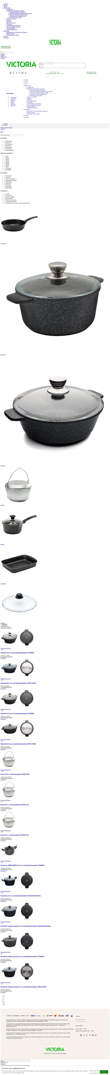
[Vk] (19, 73)
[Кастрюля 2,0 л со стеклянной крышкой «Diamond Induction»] (18, 888)
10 (4, 1004)
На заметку (9, 24)
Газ (7, 194)
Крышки (13, 105)
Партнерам (6, 31)
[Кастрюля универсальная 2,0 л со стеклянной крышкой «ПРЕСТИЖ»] (18, 980)
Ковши (12, 103)
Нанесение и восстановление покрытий (17, 32)
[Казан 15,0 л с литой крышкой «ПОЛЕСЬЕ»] (9, 767)
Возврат (9, 20)
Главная (6, 3)
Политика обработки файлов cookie (19, 14)
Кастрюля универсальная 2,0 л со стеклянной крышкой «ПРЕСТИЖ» (24, 987)
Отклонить (94, 1071)
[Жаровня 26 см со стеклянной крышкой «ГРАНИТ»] (18, 646)
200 (7, 159)
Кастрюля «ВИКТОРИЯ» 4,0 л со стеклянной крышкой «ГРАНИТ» (23, 865)
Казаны (13, 101)
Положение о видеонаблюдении (18, 16)
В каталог (3, 1064)
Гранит (8, 183)
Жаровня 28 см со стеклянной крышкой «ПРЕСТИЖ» (18, 744)
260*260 (8, 168)
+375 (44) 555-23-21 (6, 47)
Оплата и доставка (11, 18)
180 (7, 157)
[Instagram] (13, 73)
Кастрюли (13, 99)
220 (7, 160)
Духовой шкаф (10, 197)
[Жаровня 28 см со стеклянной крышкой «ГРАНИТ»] (18, 706)
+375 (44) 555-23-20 (6, 46)
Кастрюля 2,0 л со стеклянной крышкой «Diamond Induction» (21, 895)
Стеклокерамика (10, 201)
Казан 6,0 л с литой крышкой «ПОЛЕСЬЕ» (15, 804)
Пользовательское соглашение (17, 12)
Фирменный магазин (12, 29)
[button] (3, 658)
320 (7, 166)
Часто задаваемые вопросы (13, 26)
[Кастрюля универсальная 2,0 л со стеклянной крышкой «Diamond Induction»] (18, 919)
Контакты (6, 37)
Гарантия (9, 21)
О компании (10, 9)
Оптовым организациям (13, 35)
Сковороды (13, 97)
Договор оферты (11, 28)
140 (7, 156)
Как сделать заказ (11, 22)
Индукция (9, 198)
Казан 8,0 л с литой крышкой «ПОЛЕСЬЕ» (15, 835)
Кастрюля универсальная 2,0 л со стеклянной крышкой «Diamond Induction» (26, 926)
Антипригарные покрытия (13, 25)
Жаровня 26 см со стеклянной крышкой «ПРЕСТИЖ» (18, 683)
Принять (104, 1071)
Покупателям (7, 8)
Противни (13, 104)
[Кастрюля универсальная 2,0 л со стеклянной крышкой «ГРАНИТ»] (18, 949)
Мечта (8, 185)
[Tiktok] (25, 73)
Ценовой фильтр (5, 135)
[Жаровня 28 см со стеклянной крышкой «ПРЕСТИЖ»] (18, 737)
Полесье (8, 176)
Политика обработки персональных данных (21, 13)
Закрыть (3, 129)
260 (7, 163)
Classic (7, 177)
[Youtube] (22, 73)
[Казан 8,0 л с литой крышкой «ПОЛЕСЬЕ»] (9, 828)
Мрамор (8, 186)
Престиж (8, 188)
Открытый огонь (10, 200)
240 (7, 162)
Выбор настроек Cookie (16, 17)
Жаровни (13, 100)
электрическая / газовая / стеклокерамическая (17, 203)
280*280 (8, 170)
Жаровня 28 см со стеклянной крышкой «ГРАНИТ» (18, 713)
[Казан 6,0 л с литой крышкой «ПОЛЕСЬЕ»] (9, 797)
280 (7, 165)
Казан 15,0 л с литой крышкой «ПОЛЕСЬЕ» (15, 774)
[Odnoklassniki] (16, 73)
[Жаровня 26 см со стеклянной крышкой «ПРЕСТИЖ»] (18, 676)
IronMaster (8, 182)
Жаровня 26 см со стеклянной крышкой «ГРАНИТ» (18, 652)
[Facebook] (10, 73)
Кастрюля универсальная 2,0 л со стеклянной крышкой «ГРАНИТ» (23, 956)
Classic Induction (10, 179)
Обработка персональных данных (15, 10)
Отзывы (6, 36)
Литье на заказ (10, 33)
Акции (5, 6)
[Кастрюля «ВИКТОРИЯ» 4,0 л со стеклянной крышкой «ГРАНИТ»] (9, 858)
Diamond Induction (11, 180)
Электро (8, 195)
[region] (55, 1070)
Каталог (6, 5)
